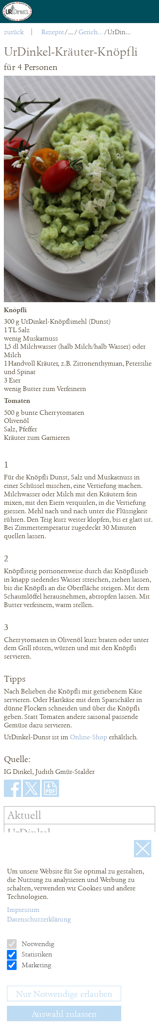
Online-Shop (89, 737)
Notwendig (37, 944)
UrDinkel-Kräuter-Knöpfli (119, 32)
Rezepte (52, 32)
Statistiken (36, 954)
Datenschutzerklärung (39, 919)
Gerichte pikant (90, 32)
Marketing (35, 965)
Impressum (23, 909)
